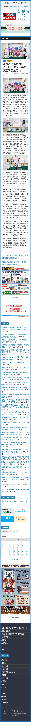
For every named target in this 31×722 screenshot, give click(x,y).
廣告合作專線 (5, 631)
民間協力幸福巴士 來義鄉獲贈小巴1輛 (13, 422)
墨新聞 (3, 687)
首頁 (2, 649)
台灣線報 (4, 699)
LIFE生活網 (4, 669)
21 (19, 552)
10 (2, 549)
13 (15, 549)
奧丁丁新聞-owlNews (8, 672)
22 (23, 552)
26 (10, 555)
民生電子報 (4, 693)
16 (27, 549)
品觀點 (3, 681)
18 (6, 552)
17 (2, 552)
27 (15, 555)
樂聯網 (3, 696)
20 (15, 552)
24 (2, 555)
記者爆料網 (4, 702)
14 (19, 549)
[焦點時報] (3, 38)
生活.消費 (9, 61)
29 (23, 555)
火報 (2, 690)
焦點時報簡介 (5, 637)
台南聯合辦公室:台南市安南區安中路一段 (14, 628)
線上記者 (4, 640)
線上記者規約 (5, 643)
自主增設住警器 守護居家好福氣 (11, 467)
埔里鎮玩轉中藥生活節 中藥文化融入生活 (14, 362)
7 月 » (18, 560)
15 (23, 549)
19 (10, 552)
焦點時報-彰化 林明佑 (19, 73)
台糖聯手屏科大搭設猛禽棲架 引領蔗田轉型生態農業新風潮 (15, 257)
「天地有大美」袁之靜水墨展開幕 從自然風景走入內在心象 (18, 7)
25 (6, 555)
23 (27, 552)
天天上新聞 (4, 678)
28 (19, 555)
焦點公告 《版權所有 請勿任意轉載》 (13, 634)
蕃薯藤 (3, 663)
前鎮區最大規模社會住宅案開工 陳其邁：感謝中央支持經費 (14, 263)
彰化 (4, 61)
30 (27, 555)
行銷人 (3, 684)
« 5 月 (13, 560)
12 (10, 549)
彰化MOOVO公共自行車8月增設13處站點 (14, 484)
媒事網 (3, 675)
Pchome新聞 (5, 666)
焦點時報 (23, 13)
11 (6, 549)
